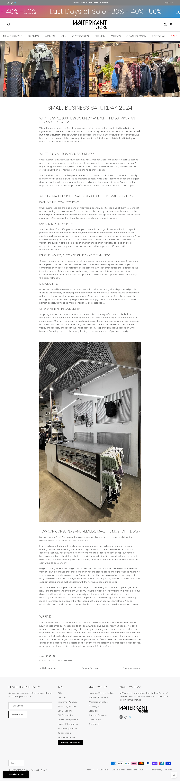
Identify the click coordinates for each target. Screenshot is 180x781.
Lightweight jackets (98, 697)
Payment (90, 770)
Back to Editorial (90, 667)
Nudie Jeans (95, 719)
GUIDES (116, 36)
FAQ (60, 693)
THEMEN (99, 36)
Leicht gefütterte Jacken (101, 693)
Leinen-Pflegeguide (68, 724)
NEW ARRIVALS (12, 36)
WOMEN (49, 36)
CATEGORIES (80, 36)
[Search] (8, 24)
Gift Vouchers (65, 710)
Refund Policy (103, 770)
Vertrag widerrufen (70, 742)
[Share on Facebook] (50, 656)
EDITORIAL (158, 36)
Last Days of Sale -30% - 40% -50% (86, 11)
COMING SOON (136, 36)
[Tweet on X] (47, 656)
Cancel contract (16, 774)
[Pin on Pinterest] (54, 656)
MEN (64, 36)
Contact (62, 697)
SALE (174, 36)
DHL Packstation (66, 715)
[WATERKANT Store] (90, 24)
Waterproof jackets (99, 701)
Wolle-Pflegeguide (67, 728)
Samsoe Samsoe (98, 715)
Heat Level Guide (66, 737)
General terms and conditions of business (130, 770)
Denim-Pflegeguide (68, 719)
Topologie (94, 706)
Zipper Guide (64, 732)
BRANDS (33, 36)
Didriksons (94, 724)
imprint (168, 770)
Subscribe (17, 714)
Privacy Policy (156, 770)
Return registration (67, 706)
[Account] (164, 24)
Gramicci (93, 710)
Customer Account (67, 701)
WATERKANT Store (22, 770)
